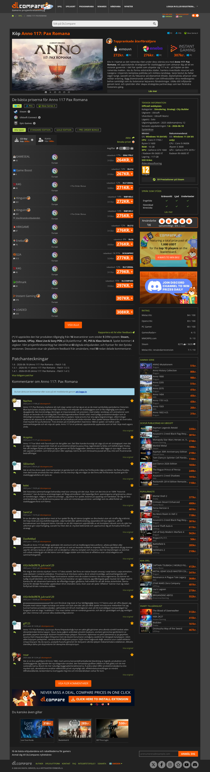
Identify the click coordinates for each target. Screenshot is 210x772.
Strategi (171, 109)
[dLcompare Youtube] (186, 765)
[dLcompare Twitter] (153, 765)
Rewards (102, 6)
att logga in (81, 391)
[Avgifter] (124, 148)
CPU (144, 139)
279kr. (124, 271)
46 (16, 188)
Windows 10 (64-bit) (156, 136)
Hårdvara (115, 6)
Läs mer (153, 91)
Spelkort (70, 6)
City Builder (182, 109)
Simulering (160, 109)
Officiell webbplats (152, 106)
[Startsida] (13, 16)
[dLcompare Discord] (194, 765)
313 (17, 258)
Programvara (86, 6)
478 (17, 300)
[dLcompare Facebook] (161, 765)
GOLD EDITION (63, 129)
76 (16, 244)
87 (16, 231)
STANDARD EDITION (40, 129)
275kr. (124, 215)
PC (18, 105)
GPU (144, 149)
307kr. (124, 298)
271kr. (124, 187)
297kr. (124, 285)
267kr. (124, 173)
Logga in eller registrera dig (181, 6)
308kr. (124, 312)
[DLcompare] (22, 763)
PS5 (31, 105)
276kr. (124, 230)
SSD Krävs (147, 160)
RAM (144, 146)
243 (17, 313)
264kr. (124, 159)
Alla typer (19, 129)
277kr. (124, 257)
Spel (59, 6)
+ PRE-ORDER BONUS (88, 129)
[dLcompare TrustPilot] (177, 765)
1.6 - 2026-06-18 (175, 126)
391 (17, 202)
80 (16, 286)
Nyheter (128, 6)
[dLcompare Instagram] (169, 765)
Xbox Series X (48, 105)
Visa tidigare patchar (22, 375)
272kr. (124, 201)
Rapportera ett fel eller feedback (115, 332)
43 (16, 160)
